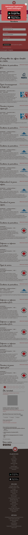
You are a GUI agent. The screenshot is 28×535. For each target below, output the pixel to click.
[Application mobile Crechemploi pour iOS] (14, 17)
